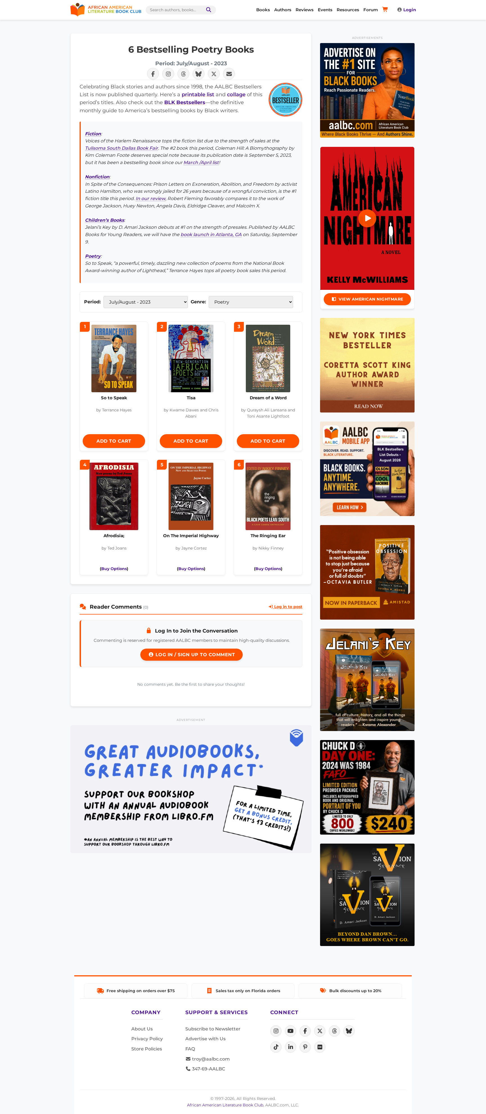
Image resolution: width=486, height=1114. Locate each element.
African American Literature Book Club (225, 1105)
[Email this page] (229, 74)
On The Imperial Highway (191, 535)
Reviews (305, 9)
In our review (150, 198)
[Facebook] (305, 1031)
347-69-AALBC (208, 1069)
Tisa (191, 397)
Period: (92, 301)
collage (236, 94)
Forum (370, 9)
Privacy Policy (147, 1038)
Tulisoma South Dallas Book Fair (121, 148)
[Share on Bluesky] (198, 74)
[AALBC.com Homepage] (105, 10)
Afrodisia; (114, 535)
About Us (142, 1029)
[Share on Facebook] (153, 74)
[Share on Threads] (183, 74)
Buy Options (114, 568)
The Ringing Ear (268, 535)
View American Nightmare (371, 299)
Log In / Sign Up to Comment (194, 654)
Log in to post (287, 606)
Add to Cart (113, 441)
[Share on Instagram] (168, 74)
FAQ (190, 1049)
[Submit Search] (207, 10)
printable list (198, 94)
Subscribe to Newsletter (212, 1029)
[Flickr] (319, 1047)
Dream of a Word (268, 397)
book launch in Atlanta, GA (211, 234)
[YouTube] (290, 1031)
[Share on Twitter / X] (214, 74)
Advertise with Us (205, 1038)
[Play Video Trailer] (367, 218)
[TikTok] (276, 1047)
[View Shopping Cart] (386, 9)
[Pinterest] (305, 1047)
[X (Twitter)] (319, 1031)
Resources (348, 9)
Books (263, 9)
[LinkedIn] (290, 1047)
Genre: (198, 301)
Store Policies (146, 1049)
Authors (282, 9)
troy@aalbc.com (210, 1059)
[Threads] (334, 1031)
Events (325, 9)
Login (409, 9)
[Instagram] (276, 1031)
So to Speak (114, 397)
